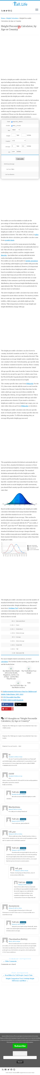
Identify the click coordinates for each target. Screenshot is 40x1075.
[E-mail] (4, 11)
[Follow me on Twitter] (7, 11)
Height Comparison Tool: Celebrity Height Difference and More (20, 979)
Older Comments (10, 961)
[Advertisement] (20, 58)
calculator (4, 661)
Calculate (20, 158)
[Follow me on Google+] (11, 11)
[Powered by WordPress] (18, 1072)
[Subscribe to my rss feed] (2, 11)
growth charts (9, 240)
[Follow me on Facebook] (9, 11)
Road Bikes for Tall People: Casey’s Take (18, 975)
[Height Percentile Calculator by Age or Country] (20, 499)
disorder (4, 255)
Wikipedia (29, 383)
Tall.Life (10, 1072)
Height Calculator (12, 18)
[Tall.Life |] (20, 3)
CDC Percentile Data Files (11, 697)
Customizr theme (30, 1072)
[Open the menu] (36, 9)
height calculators (32, 261)
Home (3, 18)
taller (36, 234)
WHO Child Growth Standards (13, 700)
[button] (7, 704)
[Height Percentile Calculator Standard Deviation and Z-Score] (20, 549)
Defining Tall (13, 608)
